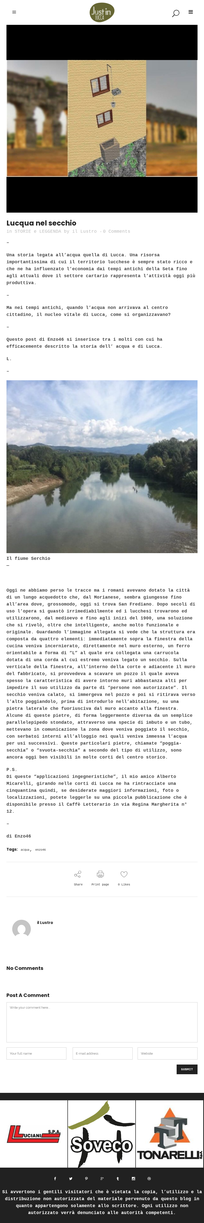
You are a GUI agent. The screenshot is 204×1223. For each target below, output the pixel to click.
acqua (25, 850)
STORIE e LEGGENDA (38, 231)
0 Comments (116, 231)
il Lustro (84, 231)
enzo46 (40, 850)
